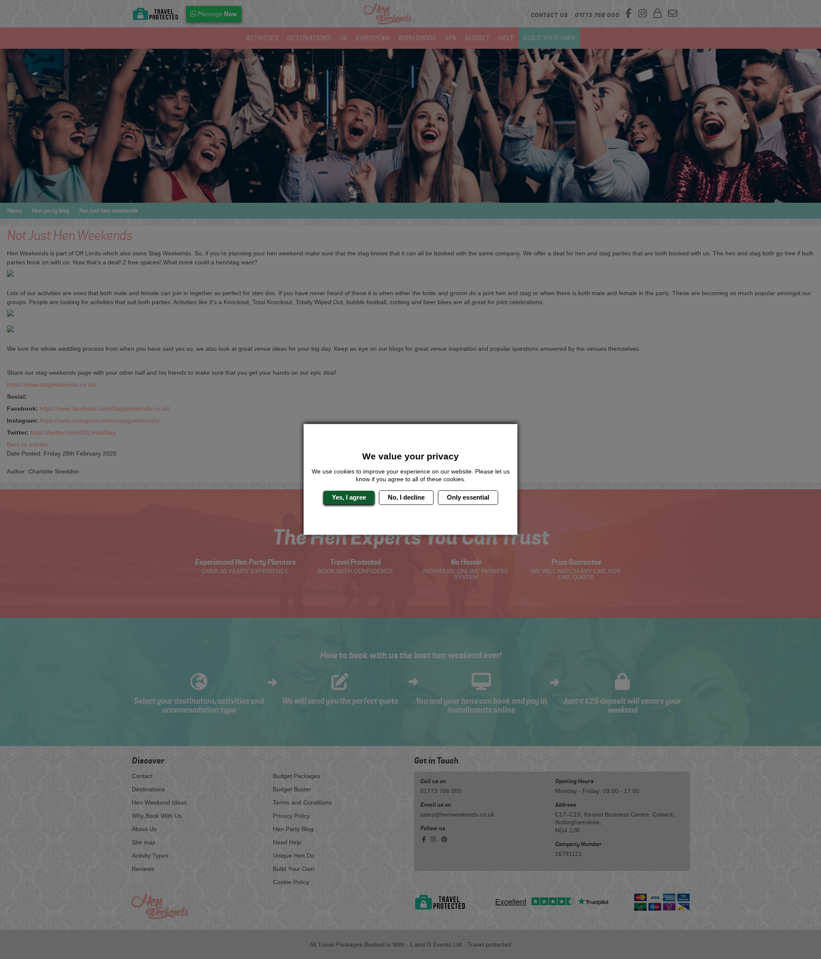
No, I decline (406, 497)
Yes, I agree (349, 497)
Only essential (468, 497)
